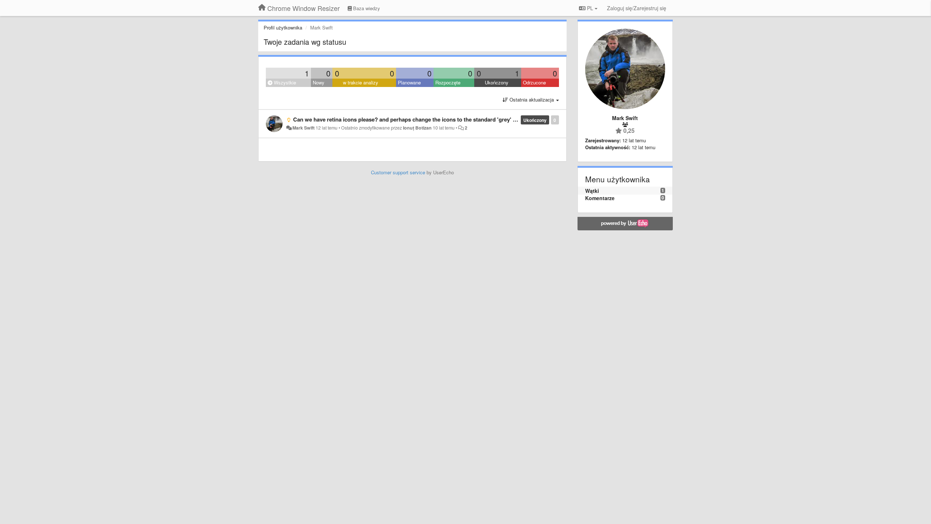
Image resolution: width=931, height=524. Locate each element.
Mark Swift (303, 127)
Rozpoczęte (447, 82)
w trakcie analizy (360, 82)
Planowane (409, 82)
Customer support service (398, 172)
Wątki (592, 190)
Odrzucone (534, 82)
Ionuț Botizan (417, 127)
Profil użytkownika (283, 27)
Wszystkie (284, 82)
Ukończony (496, 82)
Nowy (318, 82)
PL (590, 8)
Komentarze (600, 198)
